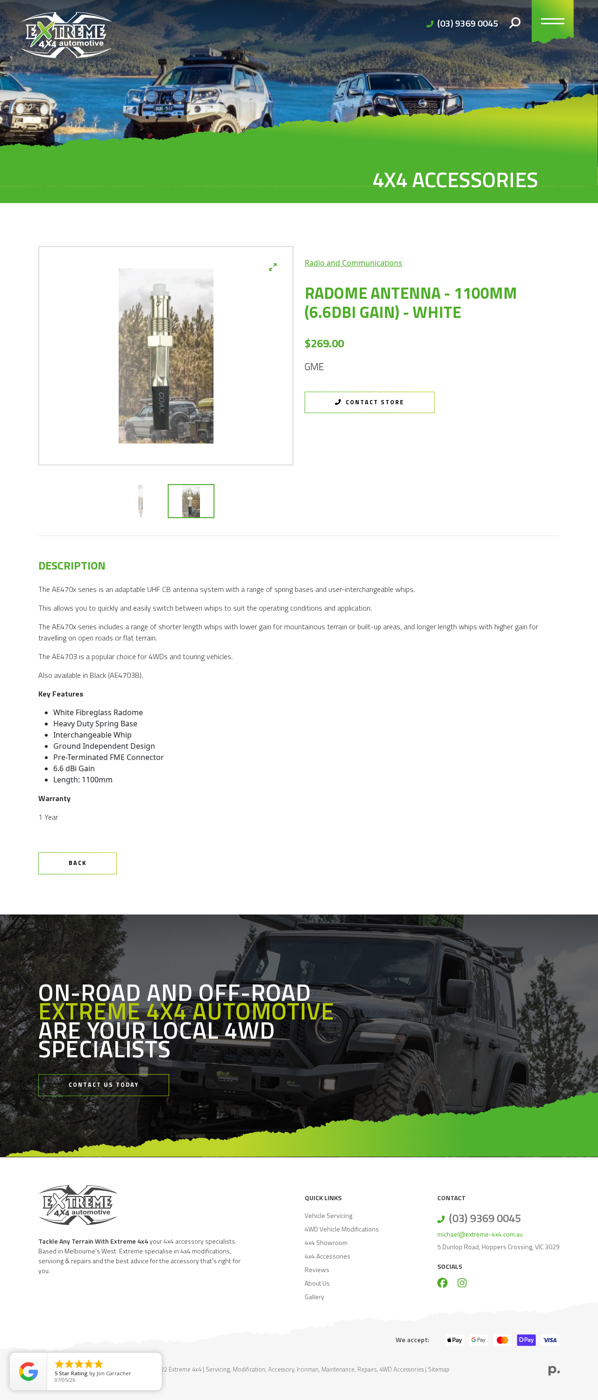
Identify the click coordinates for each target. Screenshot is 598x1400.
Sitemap (438, 1369)
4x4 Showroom (326, 1242)
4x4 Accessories (327, 1256)
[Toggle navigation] (553, 23)
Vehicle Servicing (328, 1215)
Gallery (314, 1297)
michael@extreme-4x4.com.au (480, 1234)
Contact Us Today (104, 1084)
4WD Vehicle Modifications (342, 1229)
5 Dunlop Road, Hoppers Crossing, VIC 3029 (498, 1247)
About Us (317, 1283)
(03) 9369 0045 (467, 23)
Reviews (317, 1269)
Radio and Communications (353, 263)
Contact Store (373, 402)
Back (77, 862)
